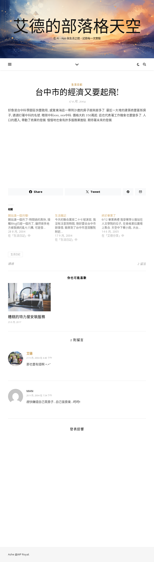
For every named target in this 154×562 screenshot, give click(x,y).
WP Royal (23, 554)
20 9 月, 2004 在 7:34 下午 (39, 395)
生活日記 (77, 84)
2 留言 (142, 264)
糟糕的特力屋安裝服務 (26, 316)
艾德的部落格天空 (77, 26)
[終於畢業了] (125, 226)
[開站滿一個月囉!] (31, 226)
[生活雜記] (78, 228)
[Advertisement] (77, 154)
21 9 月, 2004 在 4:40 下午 (39, 357)
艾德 (29, 353)
